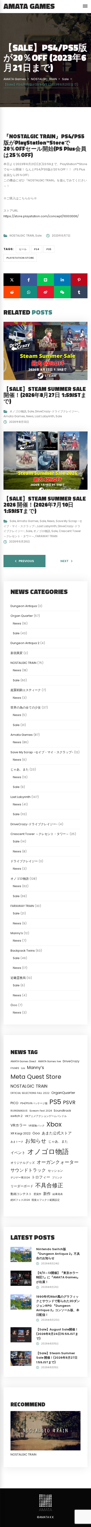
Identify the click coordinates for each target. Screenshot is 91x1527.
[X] (12, 279)
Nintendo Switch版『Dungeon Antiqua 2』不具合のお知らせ (58, 1253)
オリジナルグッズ (22, 1163)
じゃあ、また (19, 769)
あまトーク (16, 1142)
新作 (47, 1193)
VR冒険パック (36, 1125)
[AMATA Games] (45, 1502)
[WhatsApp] (28, 292)
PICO (14, 1103)
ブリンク (57, 1177)
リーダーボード (21, 1186)
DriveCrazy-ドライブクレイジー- (57, 411)
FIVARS (14, 1068)
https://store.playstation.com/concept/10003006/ (41, 216)
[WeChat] (62, 292)
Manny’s (16, 933)
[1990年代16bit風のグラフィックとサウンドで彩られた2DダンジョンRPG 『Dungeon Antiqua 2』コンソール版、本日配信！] (21, 1302)
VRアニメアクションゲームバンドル (46, 1116)
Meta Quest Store (35, 1076)
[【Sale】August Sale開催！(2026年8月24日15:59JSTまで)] (21, 1334)
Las (23, 1068)
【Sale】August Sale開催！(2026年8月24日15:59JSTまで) (57, 1334)
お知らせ (35, 1140)
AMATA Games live (49, 1061)
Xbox (54, 1124)
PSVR (69, 1102)
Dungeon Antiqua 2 (24, 643)
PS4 (36, 249)
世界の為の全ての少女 (25, 707)
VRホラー (18, 1125)
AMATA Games (29, 6)
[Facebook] (28, 279)
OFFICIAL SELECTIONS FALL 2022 (29, 1093)
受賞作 (37, 1194)
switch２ (16, 1116)
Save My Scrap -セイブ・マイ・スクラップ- (41, 752)
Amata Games (14, 416)
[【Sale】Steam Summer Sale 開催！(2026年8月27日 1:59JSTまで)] (21, 1358)
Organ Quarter (21, 616)
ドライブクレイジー (24, 861)
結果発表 (57, 1194)
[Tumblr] (79, 292)
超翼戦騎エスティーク (25, 690)
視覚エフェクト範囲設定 (46, 1200)
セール (23, 249)
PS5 (48, 249)
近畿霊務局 (18, 978)
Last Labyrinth (44, 416)
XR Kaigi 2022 (20, 1133)
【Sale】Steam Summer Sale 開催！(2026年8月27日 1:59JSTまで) (45, 395)
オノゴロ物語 (18, 411)
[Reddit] (12, 292)
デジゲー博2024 (20, 1177)
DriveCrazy (71, 1061)
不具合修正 (49, 1185)
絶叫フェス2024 (20, 1200)
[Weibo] (45, 292)
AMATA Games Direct (23, 1061)
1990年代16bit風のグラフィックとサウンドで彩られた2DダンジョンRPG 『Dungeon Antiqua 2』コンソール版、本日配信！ (58, 1305)
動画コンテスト (21, 1194)
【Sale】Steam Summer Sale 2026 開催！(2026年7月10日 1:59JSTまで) (45, 504)
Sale (38, 236)
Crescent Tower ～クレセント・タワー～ (39, 834)
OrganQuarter (63, 1092)
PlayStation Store (20, 258)
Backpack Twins (22, 950)
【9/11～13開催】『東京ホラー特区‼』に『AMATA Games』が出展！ (58, 1277)
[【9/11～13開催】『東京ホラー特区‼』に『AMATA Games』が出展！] (21, 1278)
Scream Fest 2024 (40, 1111)
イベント (17, 1152)
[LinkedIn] (62, 279)
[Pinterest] (79, 279)
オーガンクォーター (58, 1162)
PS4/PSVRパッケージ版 (34, 1103)
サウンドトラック (28, 1170)
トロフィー (41, 1177)
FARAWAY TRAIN (46, 536)
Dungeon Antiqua (23, 606)
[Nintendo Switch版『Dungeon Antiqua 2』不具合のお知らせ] (21, 1254)
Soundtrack (62, 1111)
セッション (55, 1171)
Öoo (13, 1005)
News (30, 416)
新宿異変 (16, 653)
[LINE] (45, 279)
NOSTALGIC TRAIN (22, 236)
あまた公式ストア (57, 1133)
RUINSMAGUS (19, 1111)
